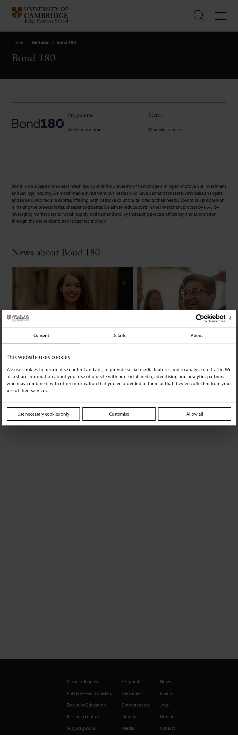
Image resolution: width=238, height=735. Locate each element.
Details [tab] (119, 335)
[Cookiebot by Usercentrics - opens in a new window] (206, 318)
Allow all (194, 413)
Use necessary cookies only (43, 413)
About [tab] (197, 335)
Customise (119, 413)
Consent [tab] (41, 335)
